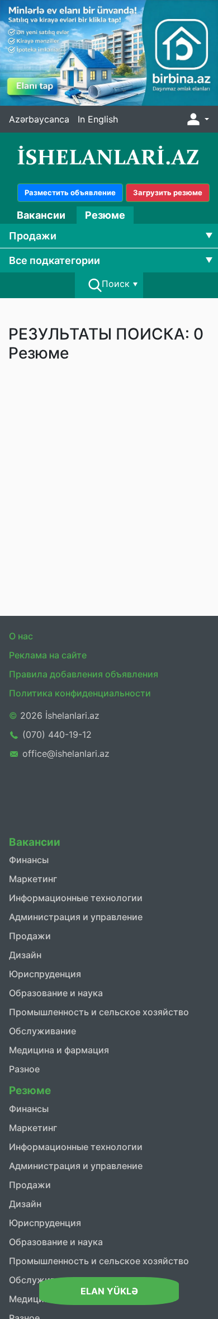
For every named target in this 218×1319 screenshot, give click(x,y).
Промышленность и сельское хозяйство (99, 1011)
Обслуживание (42, 1031)
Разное (24, 1069)
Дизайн (25, 954)
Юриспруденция (45, 973)
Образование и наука (56, 992)
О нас (21, 636)
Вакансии (41, 215)
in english (98, 119)
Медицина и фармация (59, 1050)
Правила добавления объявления (83, 674)
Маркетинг (33, 878)
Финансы (29, 859)
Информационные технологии (76, 897)
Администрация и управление (76, 916)
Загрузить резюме (167, 192)
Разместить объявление (70, 192)
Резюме (105, 215)
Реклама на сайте (48, 655)
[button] (196, 119)
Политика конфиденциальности (80, 693)
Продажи (30, 935)
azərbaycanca (39, 119)
